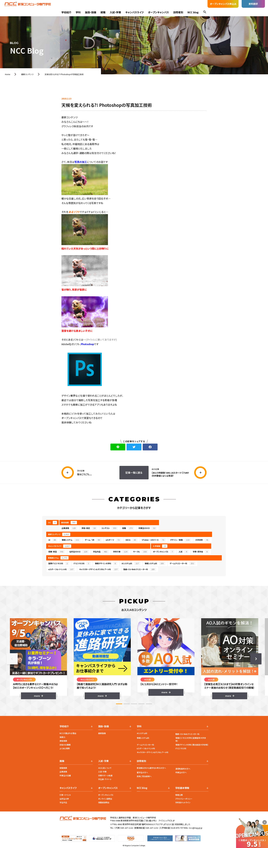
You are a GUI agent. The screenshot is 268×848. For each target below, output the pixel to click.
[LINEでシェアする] (117, 447)
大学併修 (201, 539)
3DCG (130, 539)
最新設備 (102, 733)
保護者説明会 (103, 802)
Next (255, 658)
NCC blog (193, 12)
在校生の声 (64, 798)
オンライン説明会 (105, 798)
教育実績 (68, 522)
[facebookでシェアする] (150, 447)
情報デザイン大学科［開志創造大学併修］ (191, 744)
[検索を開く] (205, 12)
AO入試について (105, 768)
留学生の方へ (142, 772)
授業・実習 (55, 551)
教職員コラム (57, 557)
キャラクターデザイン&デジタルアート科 (152, 752)
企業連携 (69, 528)
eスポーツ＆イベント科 (60, 569)
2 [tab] (126, 703)
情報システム (70, 539)
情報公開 (179, 795)
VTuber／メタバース (153, 539)
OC (51, 522)
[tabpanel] (38, 658)
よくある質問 (65, 748)
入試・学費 (115, 12)
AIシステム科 (130, 563)
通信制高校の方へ (182, 768)
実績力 (62, 737)
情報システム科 (154, 563)
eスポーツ (113, 539)
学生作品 (100, 551)
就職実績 (63, 768)
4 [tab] (141, 703)
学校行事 (120, 551)
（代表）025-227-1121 (123, 827)
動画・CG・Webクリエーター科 (139, 569)
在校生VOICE (78, 551)
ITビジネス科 (81, 563)
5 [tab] (149, 703)
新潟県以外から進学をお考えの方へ (151, 768)
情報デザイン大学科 (105, 563)
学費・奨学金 (200, 551)
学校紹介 (66, 12)
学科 (78, 12)
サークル (140, 551)
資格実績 (63, 740)
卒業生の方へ (181, 772)
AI (52, 539)
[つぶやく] (134, 447)
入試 (183, 551)
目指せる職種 (65, 744)
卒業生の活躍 (65, 775)
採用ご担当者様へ (144, 776)
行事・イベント (65, 795)
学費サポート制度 (105, 775)
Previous (12, 658)
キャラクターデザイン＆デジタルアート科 (98, 569)
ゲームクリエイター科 (145, 744)
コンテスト (108, 528)
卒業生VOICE (146, 528)
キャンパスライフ (134, 12)
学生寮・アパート (104, 779)
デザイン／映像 (179, 539)
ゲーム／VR (92, 539)
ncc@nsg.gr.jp (195, 827)
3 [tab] (134, 703)
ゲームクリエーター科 (182, 563)
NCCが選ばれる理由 (68, 733)
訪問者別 (178, 12)
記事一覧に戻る (133, 472)
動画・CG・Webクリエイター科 (187, 734)
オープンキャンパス (158, 12)
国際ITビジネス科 (58, 563)
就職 (102, 12)
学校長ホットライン (182, 802)
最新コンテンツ (58, 534)
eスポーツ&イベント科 (146, 748)
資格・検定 (89, 528)
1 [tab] (119, 703)
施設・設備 (90, 12)
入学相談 (159, 546)
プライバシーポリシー (183, 798)
